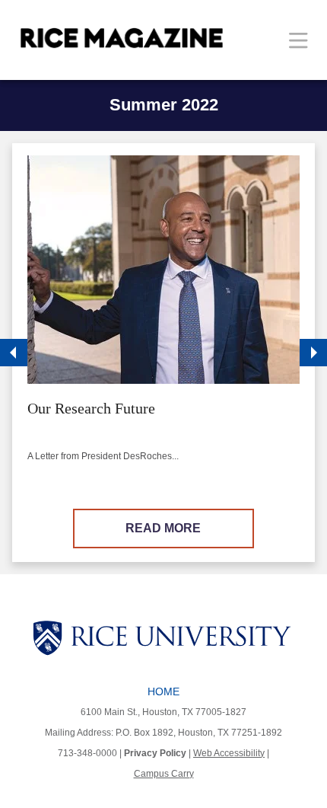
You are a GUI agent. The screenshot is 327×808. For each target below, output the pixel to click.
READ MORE (163, 528)
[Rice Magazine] (121, 38)
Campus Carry (164, 773)
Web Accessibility (229, 753)
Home (163, 691)
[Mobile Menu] (298, 40)
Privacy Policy (155, 753)
